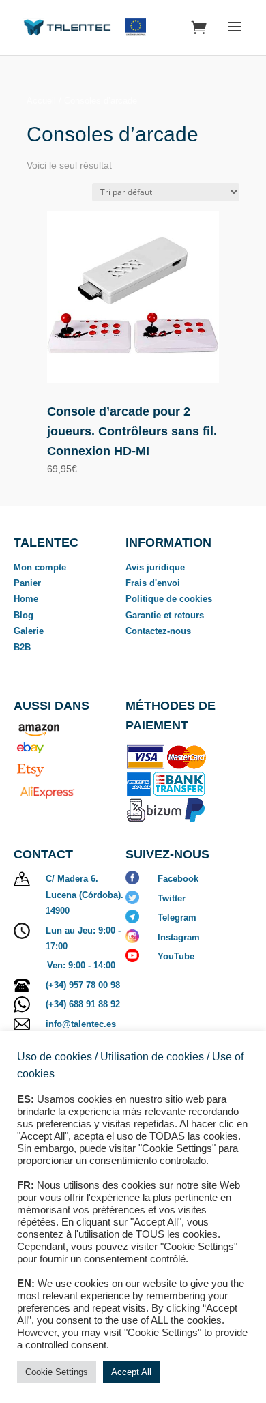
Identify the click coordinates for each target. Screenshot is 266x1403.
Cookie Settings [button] (56, 1372)
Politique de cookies (168, 599)
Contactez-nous (158, 631)
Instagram (179, 937)
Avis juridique (155, 567)
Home (26, 599)
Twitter (172, 898)
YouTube (176, 956)
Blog (23, 615)
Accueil (41, 101)
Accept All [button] (131, 1372)
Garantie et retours (164, 615)
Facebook (178, 878)
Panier (27, 583)
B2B (22, 647)
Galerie (29, 631)
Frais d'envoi (152, 583)
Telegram (177, 917)
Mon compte (40, 567)
